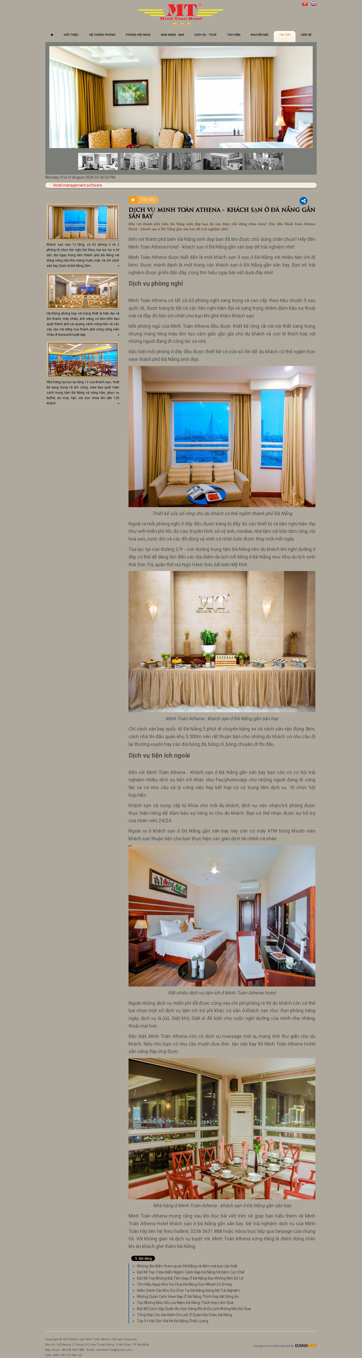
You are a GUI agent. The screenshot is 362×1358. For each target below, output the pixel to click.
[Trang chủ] (52, 36)
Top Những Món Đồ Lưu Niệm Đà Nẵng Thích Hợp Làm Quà (185, 1303)
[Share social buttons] (303, 201)
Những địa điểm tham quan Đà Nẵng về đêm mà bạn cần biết (187, 1266)
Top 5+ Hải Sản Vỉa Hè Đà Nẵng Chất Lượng (172, 1321)
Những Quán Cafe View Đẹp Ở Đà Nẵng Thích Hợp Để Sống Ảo (188, 1296)
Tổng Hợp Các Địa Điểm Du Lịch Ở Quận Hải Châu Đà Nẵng (184, 1315)
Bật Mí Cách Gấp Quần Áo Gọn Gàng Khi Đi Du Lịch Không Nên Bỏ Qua (194, 1309)
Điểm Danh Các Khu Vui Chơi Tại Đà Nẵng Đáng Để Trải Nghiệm (188, 1290)
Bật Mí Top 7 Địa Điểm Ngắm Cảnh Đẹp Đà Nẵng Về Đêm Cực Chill (190, 1272)
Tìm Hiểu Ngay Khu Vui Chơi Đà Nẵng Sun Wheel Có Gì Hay (184, 1284)
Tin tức (148, 200)
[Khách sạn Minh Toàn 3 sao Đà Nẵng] (181, 14)
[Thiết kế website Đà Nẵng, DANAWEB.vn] (306, 1346)
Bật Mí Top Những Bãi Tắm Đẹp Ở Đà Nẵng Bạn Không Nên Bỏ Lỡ (190, 1278)
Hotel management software (77, 185)
